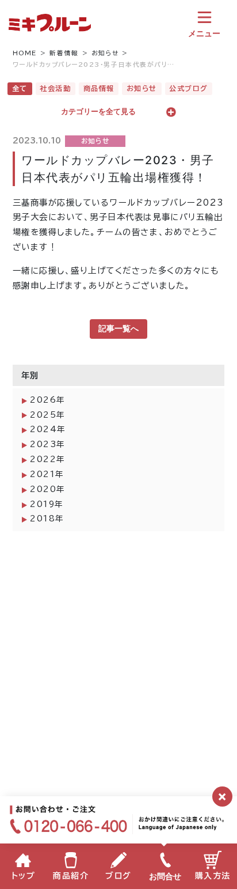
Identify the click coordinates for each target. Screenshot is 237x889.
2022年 (48, 459)
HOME (25, 53)
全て (20, 88)
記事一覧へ (118, 328)
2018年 (47, 519)
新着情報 (63, 53)
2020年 (48, 489)
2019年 (47, 504)
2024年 (48, 429)
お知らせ (104, 53)
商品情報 (98, 88)
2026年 (48, 400)
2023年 (48, 444)
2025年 (48, 415)
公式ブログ (188, 88)
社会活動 (55, 88)
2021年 (47, 474)
